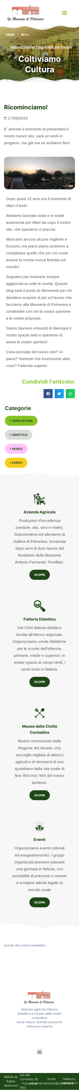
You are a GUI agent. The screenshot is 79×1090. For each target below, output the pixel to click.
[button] (64, 13)
